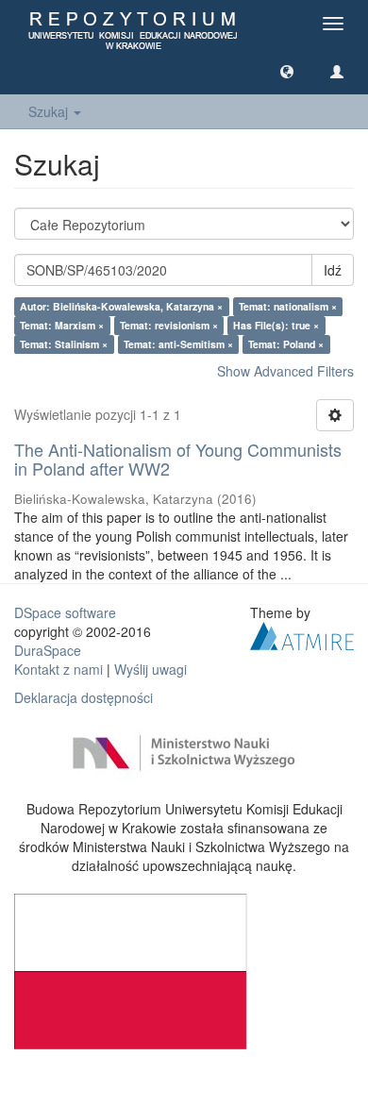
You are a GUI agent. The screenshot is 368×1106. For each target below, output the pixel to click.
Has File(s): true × (276, 325)
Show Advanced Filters (285, 370)
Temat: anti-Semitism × (178, 344)
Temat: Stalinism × (64, 344)
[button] (287, 71)
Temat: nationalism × (288, 306)
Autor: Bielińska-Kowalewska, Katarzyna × (121, 306)
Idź (333, 269)
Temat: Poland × (286, 344)
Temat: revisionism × (169, 325)
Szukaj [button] (50, 111)
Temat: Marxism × (62, 325)
